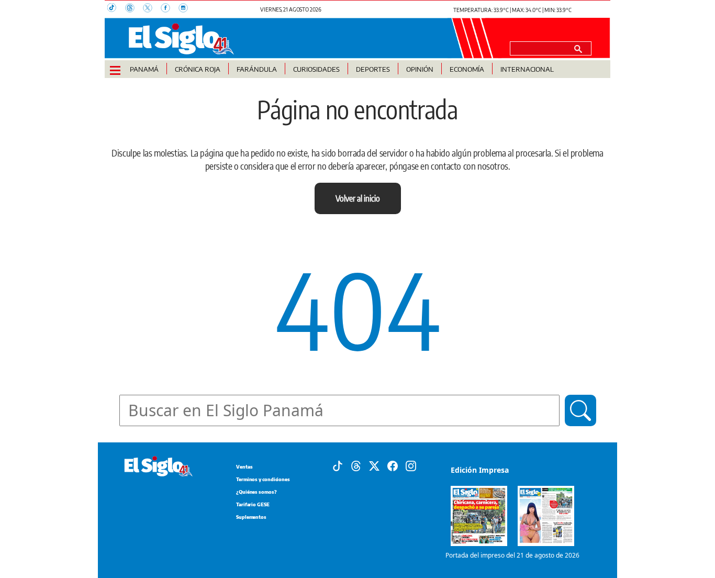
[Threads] (356, 465)
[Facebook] (392, 465)
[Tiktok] (337, 465)
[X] (374, 465)
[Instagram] (411, 465)
